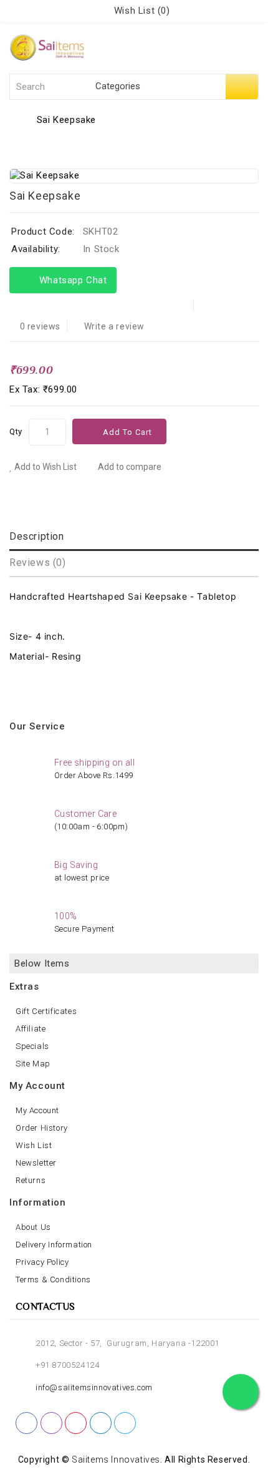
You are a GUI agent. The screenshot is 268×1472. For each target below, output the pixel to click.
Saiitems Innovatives (116, 1460)
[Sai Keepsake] (134, 175)
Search (242, 86)
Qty (15, 431)
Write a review (114, 326)
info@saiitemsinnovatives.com (94, 1387)
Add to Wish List (44, 467)
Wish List (34, 1145)
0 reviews (40, 326)
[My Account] (96, 10)
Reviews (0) (37, 562)
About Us (33, 1227)
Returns (30, 1180)
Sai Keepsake (66, 119)
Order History (42, 1128)
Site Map (33, 1063)
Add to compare (128, 467)
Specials (32, 1046)
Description (36, 536)
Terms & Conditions (53, 1279)
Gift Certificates (46, 1011)
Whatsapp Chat (70, 280)
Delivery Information (54, 1244)
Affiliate (30, 1028)
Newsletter (36, 1162)
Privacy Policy (42, 1262)
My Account (37, 1110)
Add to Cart (127, 432)
